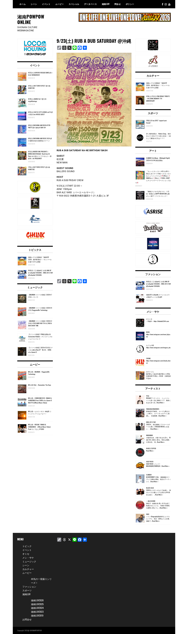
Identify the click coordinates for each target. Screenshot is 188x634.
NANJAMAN (149, 435)
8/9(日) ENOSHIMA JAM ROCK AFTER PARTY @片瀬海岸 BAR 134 (39, 126)
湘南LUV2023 (37, 611)
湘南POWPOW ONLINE (30, 19)
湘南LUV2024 (37, 607)
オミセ (25, 553)
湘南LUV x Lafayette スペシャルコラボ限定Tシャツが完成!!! (158, 296)
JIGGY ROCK (149, 461)
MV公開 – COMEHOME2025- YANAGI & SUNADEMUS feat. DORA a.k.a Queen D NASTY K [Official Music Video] (40, 400)
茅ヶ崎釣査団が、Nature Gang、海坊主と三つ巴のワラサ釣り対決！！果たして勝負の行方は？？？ (158, 136)
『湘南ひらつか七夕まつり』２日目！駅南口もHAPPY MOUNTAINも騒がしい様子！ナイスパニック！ (158, 193)
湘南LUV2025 (37, 604)
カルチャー (153, 75)
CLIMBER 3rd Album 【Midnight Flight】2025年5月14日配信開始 (158, 159)
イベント (46, 3)
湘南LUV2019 (37, 615)
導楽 (147, 396)
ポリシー (130, 3)
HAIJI (147, 514)
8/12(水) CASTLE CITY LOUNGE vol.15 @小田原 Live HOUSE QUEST (40, 113)
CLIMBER (149, 475)
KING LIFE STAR (151, 422)
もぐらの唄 (150, 345)
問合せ (117, 3)
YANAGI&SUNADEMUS (152, 409)
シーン (25, 565)
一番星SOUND (150, 501)
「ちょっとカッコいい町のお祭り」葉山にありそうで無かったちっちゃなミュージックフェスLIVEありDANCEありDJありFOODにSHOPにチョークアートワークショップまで (153, 177)
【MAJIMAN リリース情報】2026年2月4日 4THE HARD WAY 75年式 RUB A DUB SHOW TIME (40, 323)
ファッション (153, 274)
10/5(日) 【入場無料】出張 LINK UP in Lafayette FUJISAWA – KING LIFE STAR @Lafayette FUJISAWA (40, 272)
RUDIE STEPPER (151, 448)
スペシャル (74, 3)
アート (153, 150)
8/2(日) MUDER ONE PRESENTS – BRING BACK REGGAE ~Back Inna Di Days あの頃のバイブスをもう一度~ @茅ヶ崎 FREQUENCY (40, 154)
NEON (148, 332)
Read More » (160, 402)
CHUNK (148, 358)
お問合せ (27, 619)
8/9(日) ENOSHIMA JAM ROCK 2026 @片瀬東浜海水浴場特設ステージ (40, 139)
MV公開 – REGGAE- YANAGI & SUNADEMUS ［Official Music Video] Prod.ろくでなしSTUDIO (39, 426)
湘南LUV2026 (37, 600)
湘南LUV (26, 594)
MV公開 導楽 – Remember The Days (39, 385)
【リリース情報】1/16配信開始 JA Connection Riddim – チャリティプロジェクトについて (40, 336)
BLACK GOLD (150, 488)
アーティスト (153, 388)
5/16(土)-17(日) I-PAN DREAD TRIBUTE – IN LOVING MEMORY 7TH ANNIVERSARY (158, 98)
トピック (27, 546)
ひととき (149, 319)
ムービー (59, 3)
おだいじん (150, 371)
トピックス (35, 250)
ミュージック (35, 287)
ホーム (22, 3)
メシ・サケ (153, 311)
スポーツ (153, 113)
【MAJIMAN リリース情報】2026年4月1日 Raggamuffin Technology (40, 309)
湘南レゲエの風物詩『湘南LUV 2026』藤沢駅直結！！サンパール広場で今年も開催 (40, 259)
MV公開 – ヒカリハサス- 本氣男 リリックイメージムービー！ (39, 412)
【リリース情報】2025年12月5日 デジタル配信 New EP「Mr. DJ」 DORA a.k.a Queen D (40, 349)
